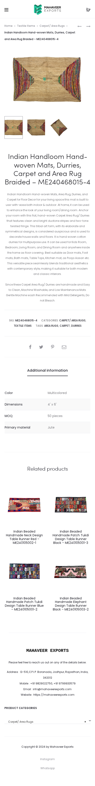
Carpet (65, 326)
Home (8, 26)
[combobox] (47, 720)
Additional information (47, 370)
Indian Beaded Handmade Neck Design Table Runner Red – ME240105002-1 (24, 537)
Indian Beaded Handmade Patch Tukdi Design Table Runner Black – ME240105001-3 (71, 537)
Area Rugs (51, 326)
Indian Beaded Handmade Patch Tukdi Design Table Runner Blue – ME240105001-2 (24, 604)
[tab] (47, 370)
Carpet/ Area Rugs (52, 26)
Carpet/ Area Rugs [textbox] (46, 722)
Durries (76, 326)
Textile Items (26, 26)
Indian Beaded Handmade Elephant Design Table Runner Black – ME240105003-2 (71, 604)
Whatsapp (47, 768)
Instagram (47, 759)
